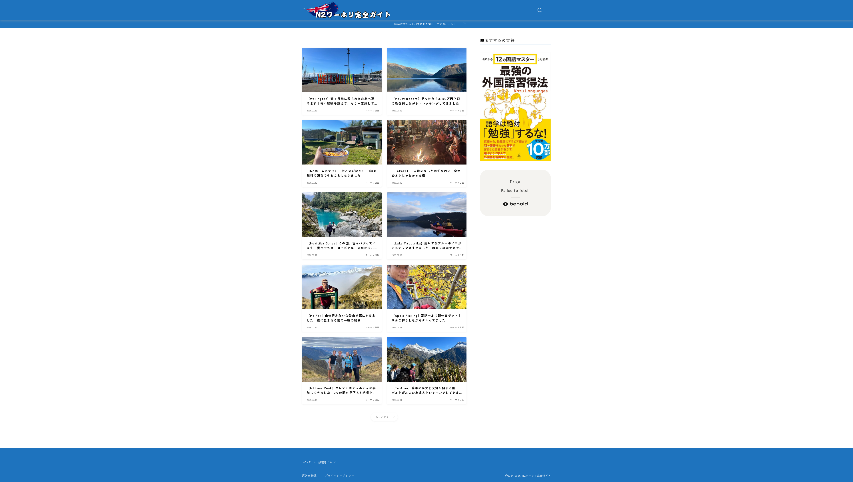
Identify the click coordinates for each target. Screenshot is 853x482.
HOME (307, 462)
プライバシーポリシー (339, 475)
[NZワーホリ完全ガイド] (347, 10)
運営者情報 (309, 475)
